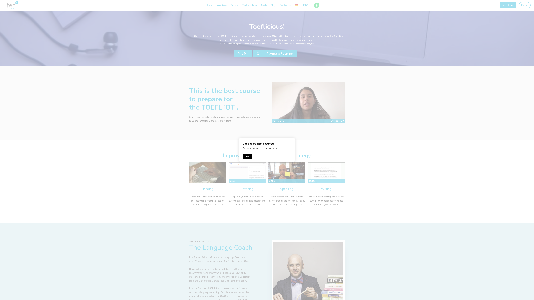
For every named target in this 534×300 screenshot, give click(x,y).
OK (247, 156)
